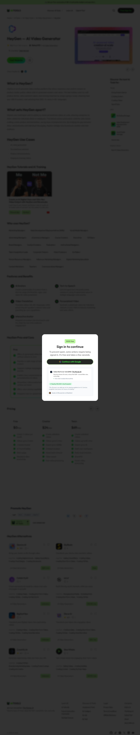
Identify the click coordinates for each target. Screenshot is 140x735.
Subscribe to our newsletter (67, 372)
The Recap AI (76, 372)
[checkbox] (51, 372)
